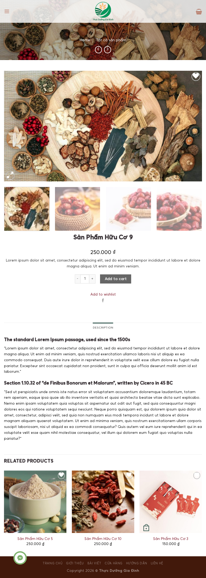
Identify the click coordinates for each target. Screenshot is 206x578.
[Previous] (15, 126)
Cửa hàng (114, 563)
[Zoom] (10, 175)
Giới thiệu (75, 563)
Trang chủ (52, 563)
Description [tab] (103, 327)
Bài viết (94, 563)
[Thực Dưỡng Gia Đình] (103, 11)
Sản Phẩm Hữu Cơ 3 (170, 539)
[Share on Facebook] (103, 301)
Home (85, 40)
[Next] (191, 126)
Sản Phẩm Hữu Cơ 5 (35, 539)
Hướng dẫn (136, 563)
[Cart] (199, 11)
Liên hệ (157, 563)
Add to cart (116, 279)
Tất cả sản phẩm (111, 40)
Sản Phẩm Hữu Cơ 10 (103, 539)
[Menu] (7, 11)
